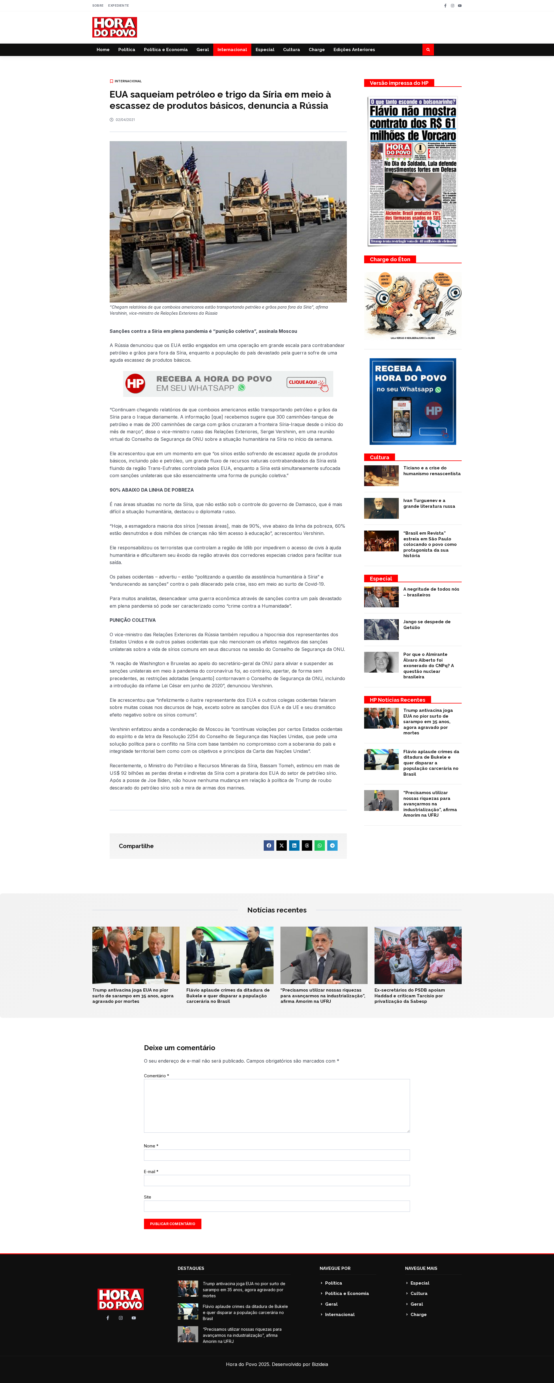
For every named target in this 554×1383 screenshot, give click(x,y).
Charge (317, 49)
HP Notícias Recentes (397, 700)
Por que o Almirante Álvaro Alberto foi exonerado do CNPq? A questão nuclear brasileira (428, 666)
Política (126, 49)
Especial (265, 49)
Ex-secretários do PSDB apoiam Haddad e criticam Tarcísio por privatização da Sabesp (410, 996)
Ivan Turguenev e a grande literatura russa (429, 503)
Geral (202, 49)
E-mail (151, 1171)
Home (103, 49)
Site (147, 1197)
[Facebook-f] (445, 6)
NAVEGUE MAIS (421, 1268)
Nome (151, 1145)
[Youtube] (460, 6)
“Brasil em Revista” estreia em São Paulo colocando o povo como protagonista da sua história (430, 544)
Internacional (232, 49)
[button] (428, 49)
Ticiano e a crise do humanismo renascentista (432, 470)
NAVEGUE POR (335, 1268)
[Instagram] (452, 6)
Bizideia (320, 1364)
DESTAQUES (191, 1268)
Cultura (291, 49)
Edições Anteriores (354, 49)
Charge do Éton (390, 259)
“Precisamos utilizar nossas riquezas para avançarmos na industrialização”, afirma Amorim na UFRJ (430, 804)
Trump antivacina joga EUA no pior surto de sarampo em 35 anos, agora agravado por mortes (428, 722)
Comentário (156, 1075)
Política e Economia (166, 49)
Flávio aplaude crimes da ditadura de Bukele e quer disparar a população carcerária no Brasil (431, 763)
